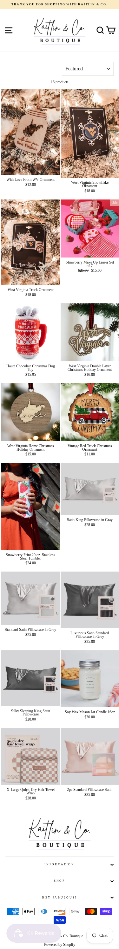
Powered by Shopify (59, 944)
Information (59, 864)
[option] (59, 4)
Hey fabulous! (59, 897)
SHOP (59, 880)
